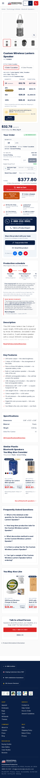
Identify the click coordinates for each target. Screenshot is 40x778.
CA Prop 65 (11, 774)
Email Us (20, 635)
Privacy (24, 736)
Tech (3, 713)
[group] (20, 477)
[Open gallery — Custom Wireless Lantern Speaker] (20, 25)
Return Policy (26, 733)
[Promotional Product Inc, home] (15, 3)
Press (3, 733)
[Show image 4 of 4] (33, 43)
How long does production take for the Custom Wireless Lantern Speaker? (20, 528)
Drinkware (5, 708)
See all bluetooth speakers (25, 501)
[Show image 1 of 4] (7, 43)
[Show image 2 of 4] (16, 43)
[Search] (30, 3)
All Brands (5, 716)
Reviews (4, 752)
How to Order (26, 711)
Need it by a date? (20, 173)
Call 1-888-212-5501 (20, 629)
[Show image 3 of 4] (24, 43)
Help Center (26, 708)
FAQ (23, 727)
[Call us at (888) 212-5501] (36, 3)
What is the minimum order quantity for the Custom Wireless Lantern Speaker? (18, 517)
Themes (4, 719)
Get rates (32, 160)
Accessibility (25, 772)
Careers (4, 730)
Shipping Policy (27, 730)
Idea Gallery (6, 747)
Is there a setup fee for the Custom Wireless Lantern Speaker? (20, 548)
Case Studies (6, 750)
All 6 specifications (10, 438)
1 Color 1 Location (11, 67)
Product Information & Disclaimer (14, 643)
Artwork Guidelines (28, 713)
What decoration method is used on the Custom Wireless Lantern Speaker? (19, 538)
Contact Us (25, 705)
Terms (18, 772)
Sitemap (18, 774)
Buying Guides (6, 744)
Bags (3, 711)
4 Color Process (26, 67)
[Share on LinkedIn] (20, 253)
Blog (3, 736)
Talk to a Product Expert (21, 228)
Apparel (4, 705)
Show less (22, 344)
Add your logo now (20, 168)
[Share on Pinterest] (26, 253)
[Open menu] (3, 3)
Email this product (21, 248)
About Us (5, 727)
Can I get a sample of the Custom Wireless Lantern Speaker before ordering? (19, 557)
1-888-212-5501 (20, 221)
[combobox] (25, 3)
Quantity (8, 139)
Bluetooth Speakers (28, 9)
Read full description (11, 344)
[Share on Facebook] (15, 253)
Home (3, 9)
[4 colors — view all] (9, 473)
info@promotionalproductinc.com (23, 769)
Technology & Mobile (13, 9)
